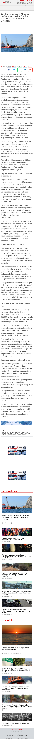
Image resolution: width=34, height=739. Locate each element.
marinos (11, 433)
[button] (9, 70)
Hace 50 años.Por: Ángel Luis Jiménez (15, 723)
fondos (16, 435)
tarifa (21, 432)
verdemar (22, 435)
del (29, 433)
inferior (25, 432)
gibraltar (16, 433)
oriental (11, 432)
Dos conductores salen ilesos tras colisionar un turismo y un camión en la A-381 (16, 611)
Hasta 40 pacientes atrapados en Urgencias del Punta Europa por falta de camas (16, 670)
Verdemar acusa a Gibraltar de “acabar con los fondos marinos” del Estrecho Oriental (16, 517)
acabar (17, 432)
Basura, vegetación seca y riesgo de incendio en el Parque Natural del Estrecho (14, 574)
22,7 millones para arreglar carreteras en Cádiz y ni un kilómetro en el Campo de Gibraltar (16, 593)
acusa (12, 435)
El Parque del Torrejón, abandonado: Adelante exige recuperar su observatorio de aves (17, 706)
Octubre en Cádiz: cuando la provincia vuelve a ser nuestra (15, 649)
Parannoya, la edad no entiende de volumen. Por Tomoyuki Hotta (14, 539)
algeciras (5, 433)
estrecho (4, 435)
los (9, 435)
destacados (23, 433)
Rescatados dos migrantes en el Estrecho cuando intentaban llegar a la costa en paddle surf (16, 688)
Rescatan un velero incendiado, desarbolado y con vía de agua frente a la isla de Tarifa (16, 556)
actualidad (5, 432)
